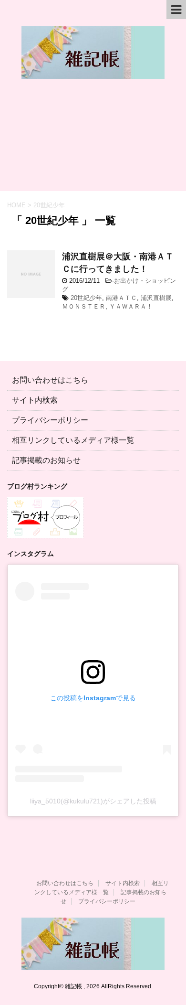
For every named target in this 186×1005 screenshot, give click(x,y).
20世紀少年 (86, 297)
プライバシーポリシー (50, 420)
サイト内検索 (35, 400)
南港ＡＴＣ (121, 297)
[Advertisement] (93, 139)
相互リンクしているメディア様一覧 (73, 440)
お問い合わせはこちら (50, 380)
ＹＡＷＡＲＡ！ (131, 306)
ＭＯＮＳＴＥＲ (83, 306)
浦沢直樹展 (156, 297)
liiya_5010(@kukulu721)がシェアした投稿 (93, 801)
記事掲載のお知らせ (46, 460)
